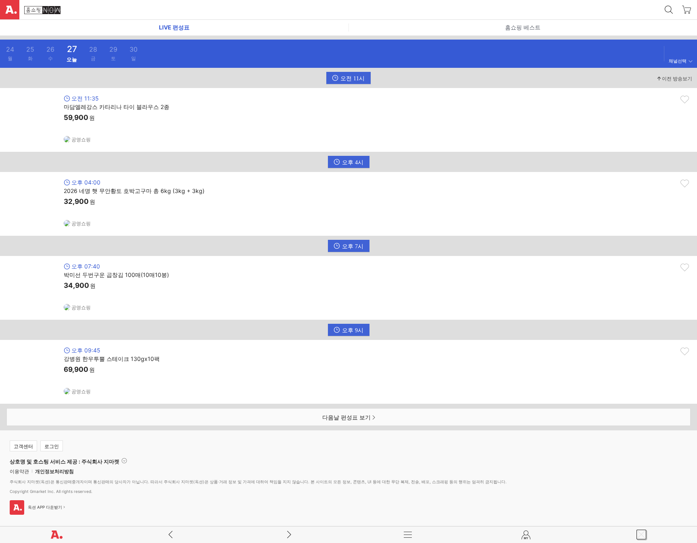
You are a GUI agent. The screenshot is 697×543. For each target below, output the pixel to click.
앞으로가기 (289, 534)
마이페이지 (526, 534)
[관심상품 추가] (685, 99)
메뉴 (407, 534)
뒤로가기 (170, 534)
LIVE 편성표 (174, 27)
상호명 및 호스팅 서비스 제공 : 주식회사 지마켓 (64, 461)
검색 (669, 9)
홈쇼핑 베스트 (522, 27)
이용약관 (19, 471)
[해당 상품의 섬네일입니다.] (32, 120)
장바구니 (686, 9)
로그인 (51, 446)
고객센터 (23, 446)
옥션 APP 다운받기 (45, 507)
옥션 (9, 9)
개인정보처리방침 (54, 471)
